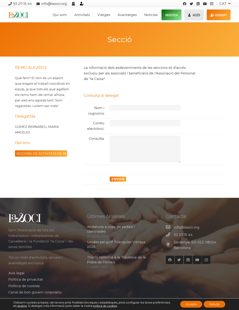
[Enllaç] (73, 4)
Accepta (191, 304)
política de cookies (105, 306)
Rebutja (214, 304)
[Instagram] (211, 3)
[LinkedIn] (198, 3)
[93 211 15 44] (170, 235)
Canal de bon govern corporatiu (35, 292)
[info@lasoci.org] (170, 227)
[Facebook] (184, 3)
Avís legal (16, 273)
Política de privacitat (25, 279)
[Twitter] (191, 3)
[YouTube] (204, 3)
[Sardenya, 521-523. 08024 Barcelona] (170, 245)
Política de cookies (24, 286)
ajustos (22, 306)
